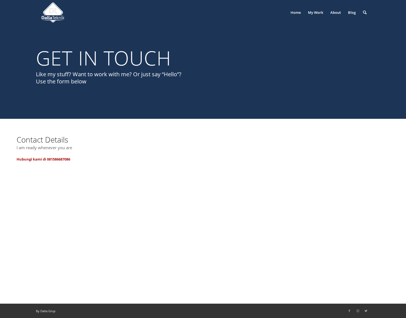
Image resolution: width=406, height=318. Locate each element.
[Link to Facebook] (349, 311)
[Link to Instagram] (358, 311)
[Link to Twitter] (366, 311)
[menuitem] (295, 12)
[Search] (364, 12)
